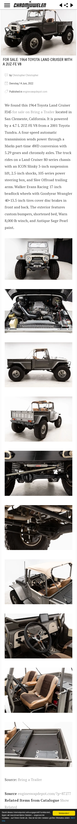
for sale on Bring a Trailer (33, 112)
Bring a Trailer (30, 779)
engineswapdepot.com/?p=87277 (44, 793)
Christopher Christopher (25, 75)
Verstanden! (64, 813)
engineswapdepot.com (35, 91)
